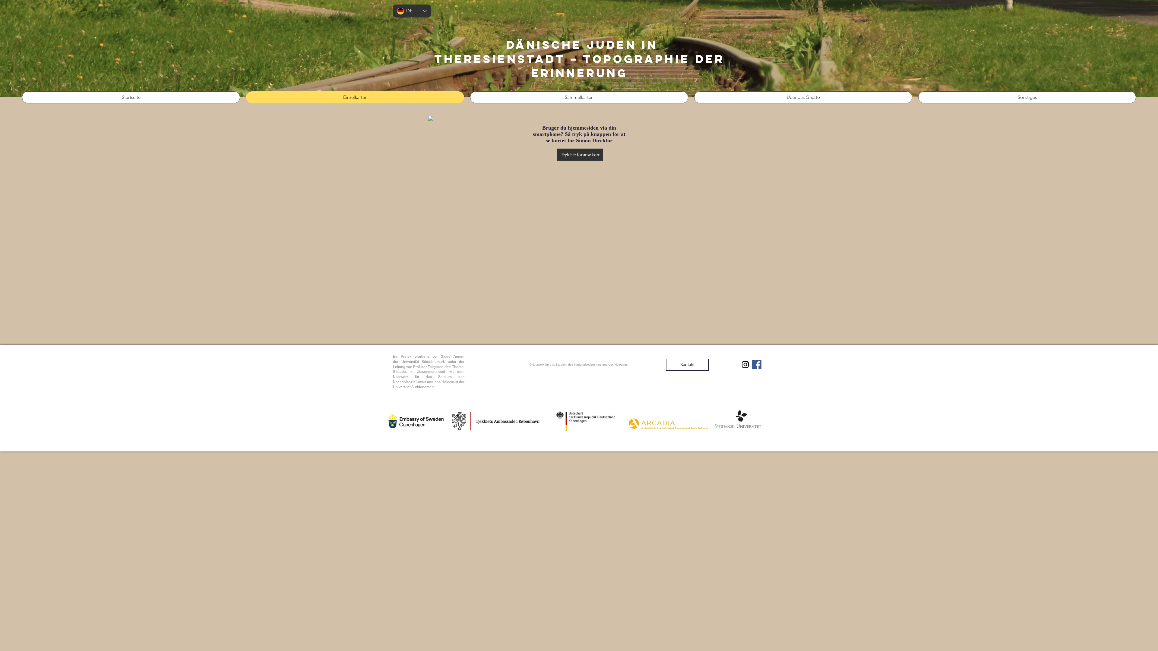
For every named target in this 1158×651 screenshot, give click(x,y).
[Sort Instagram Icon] (745, 364)
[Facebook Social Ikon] (756, 364)
